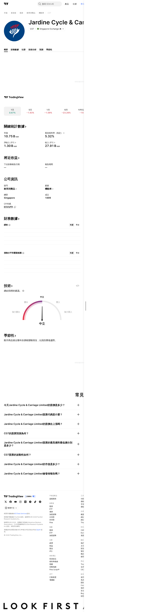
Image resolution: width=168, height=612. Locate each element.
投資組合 (52, 559)
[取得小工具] (77, 285)
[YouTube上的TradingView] (15, 502)
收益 (51, 546)
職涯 (82, 554)
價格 (82, 501)
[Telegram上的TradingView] (30, 502)
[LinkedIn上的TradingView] (25, 502)
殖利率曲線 (53, 561)
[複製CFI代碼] (15, 207)
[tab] (71, 225)
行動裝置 (52, 577)
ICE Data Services (20, 513)
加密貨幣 (52, 514)
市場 (83, 4)
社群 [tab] (24, 49)
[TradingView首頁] (6, 4)
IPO (50, 551)
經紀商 (83, 517)
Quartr (38, 530)
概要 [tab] (6, 49)
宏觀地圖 (52, 567)
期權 (51, 564)
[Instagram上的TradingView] (20, 502)
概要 (82, 514)
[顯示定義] (9, 133)
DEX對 (51, 520)
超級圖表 (52, 499)
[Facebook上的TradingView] (10, 502)
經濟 (51, 543)
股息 (51, 548)
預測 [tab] (41, 49)
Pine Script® (54, 569)
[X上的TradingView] (5, 502)
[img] (60, 29)
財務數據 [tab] (15, 49)
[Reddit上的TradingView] (40, 502)
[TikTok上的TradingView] (35, 502)
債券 (51, 512)
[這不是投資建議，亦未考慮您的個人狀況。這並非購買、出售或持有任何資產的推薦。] (23, 291)
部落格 (83, 548)
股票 (51, 506)
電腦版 (52, 580)
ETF (51, 509)
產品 (67, 4)
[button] (71, 3)
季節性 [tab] (49, 49)
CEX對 (51, 517)
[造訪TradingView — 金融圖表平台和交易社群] (14, 97)
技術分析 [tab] (32, 49)
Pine (51, 522)
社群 (75, 4)
